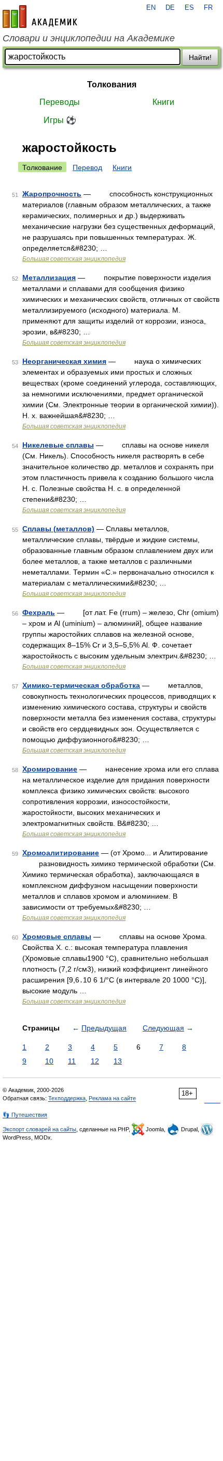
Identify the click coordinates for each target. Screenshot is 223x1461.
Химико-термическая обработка (81, 685)
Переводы (59, 102)
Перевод (87, 167)
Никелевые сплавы (58, 445)
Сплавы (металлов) (58, 529)
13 (118, 1061)
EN (151, 7)
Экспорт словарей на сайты (39, 1129)
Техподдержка (67, 1098)
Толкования (111, 84)
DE (170, 7)
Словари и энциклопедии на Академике (89, 38)
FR (208, 7)
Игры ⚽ (60, 120)
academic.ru (40, 16)
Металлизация (49, 277)
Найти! (200, 57)
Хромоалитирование (60, 853)
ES (189, 7)
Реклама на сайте (112, 1098)
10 (49, 1061)
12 (95, 1061)
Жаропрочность (51, 194)
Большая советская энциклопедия (74, 259)
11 (72, 1061)
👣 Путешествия (25, 1115)
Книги (163, 102)
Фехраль (38, 612)
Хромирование (49, 769)
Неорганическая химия (64, 361)
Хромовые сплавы (56, 936)
